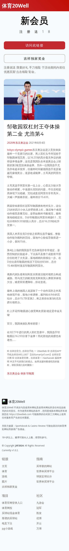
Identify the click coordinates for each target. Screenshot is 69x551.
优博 (39, 518)
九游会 (40, 503)
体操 (23, 373)
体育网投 (7, 508)
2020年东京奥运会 (17, 142)
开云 (39, 523)
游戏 (4, 476)
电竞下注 (7, 523)
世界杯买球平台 (45, 471)
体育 (4, 471)
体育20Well (15, 5)
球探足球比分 (44, 476)
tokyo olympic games (19, 150)
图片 (4, 481)
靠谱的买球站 (9, 518)
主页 (4, 466)
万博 (39, 528)
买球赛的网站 (44, 466)
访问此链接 (35, 45)
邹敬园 (30, 373)
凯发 (39, 513)
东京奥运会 (13, 373)
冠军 (39, 508)
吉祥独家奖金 (34, 58)
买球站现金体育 (11, 513)
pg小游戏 (7, 528)
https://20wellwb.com (20, 414)
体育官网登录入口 (12, 503)
